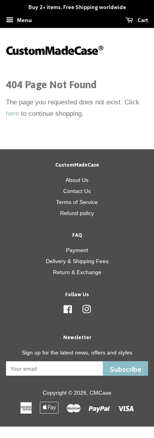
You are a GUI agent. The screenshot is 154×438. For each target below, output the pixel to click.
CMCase (100, 393)
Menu (23, 20)
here (12, 113)
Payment (77, 250)
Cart (142, 20)
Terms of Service (77, 202)
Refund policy (77, 213)
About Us (77, 180)
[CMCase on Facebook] (67, 311)
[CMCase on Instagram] (86, 311)
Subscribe (125, 369)
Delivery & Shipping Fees (77, 261)
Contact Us (77, 191)
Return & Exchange (77, 272)
